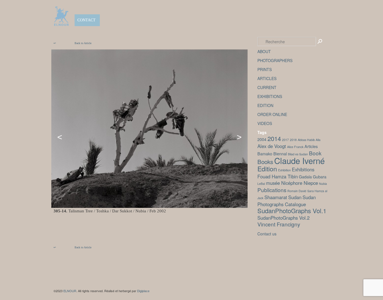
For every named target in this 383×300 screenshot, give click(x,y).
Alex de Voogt (271, 146)
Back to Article (72, 43)
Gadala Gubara (312, 176)
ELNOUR (69, 290)
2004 (261, 139)
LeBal (261, 183)
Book (315, 153)
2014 (274, 138)
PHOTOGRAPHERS (274, 60)
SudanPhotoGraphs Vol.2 (283, 217)
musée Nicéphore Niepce (292, 182)
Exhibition (284, 170)
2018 (293, 140)
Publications (271, 190)
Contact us (266, 234)
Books (265, 161)
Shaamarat (275, 197)
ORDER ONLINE (272, 114)
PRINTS (264, 69)
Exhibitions (303, 169)
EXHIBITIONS (269, 96)
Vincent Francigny (278, 224)
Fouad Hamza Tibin (277, 176)
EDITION (265, 105)
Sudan (294, 197)
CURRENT (266, 87)
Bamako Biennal (272, 153)
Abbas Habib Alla (309, 140)
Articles (311, 146)
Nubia (323, 183)
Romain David (296, 191)
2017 (285, 140)
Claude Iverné (299, 160)
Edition (267, 168)
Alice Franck (295, 147)
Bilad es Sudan (298, 154)
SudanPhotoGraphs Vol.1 (291, 210)
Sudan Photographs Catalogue (286, 201)
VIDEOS (264, 123)
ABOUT (264, 51)
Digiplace (143, 290)
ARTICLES (266, 78)
